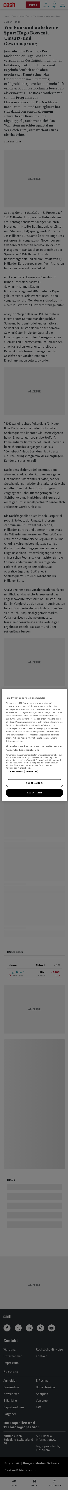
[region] (34, 745)
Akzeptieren (34, 792)
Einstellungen (34, 783)
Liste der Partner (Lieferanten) (22, 771)
